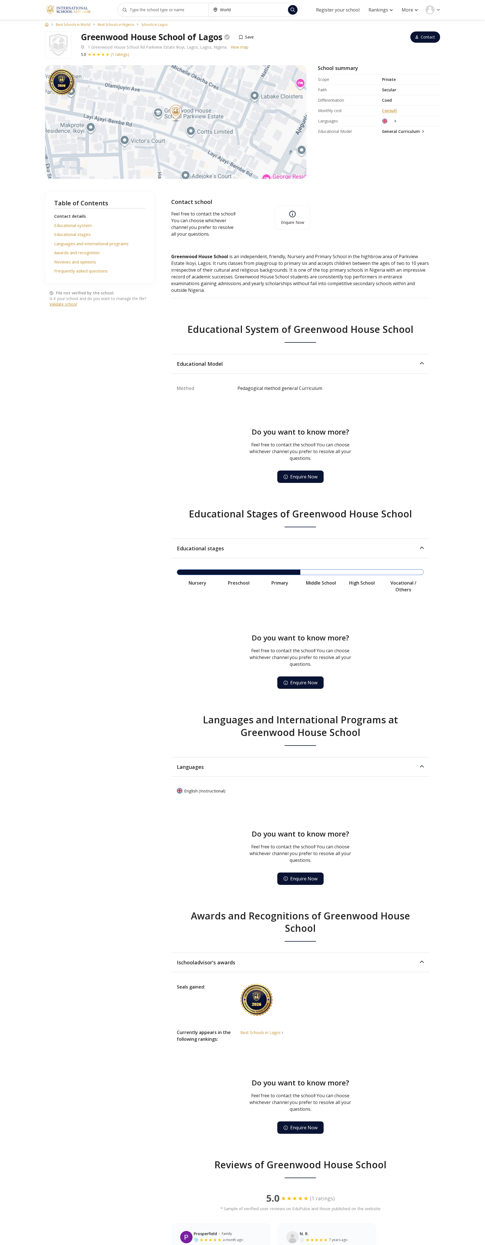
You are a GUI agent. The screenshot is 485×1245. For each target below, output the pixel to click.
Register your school (338, 10)
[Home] (47, 24)
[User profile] (432, 9)
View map (239, 47)
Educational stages (72, 234)
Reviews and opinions (75, 262)
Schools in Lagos (154, 24)
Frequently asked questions (81, 271)
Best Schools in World (73, 24)
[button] (300, 363)
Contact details (70, 216)
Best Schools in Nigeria (116, 24)
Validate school (63, 304)
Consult (389, 110)
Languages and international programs (91, 243)
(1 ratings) (120, 54)
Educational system (73, 225)
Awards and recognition (77, 252)
